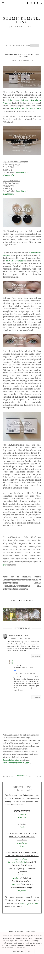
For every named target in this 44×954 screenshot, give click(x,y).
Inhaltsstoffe (8, 175)
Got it (30, 951)
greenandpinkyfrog (18, 635)
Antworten (36, 656)
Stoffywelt (22, 890)
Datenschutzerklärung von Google (16, 763)
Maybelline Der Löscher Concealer (25, 108)
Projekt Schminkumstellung (23, 666)
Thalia (22, 827)
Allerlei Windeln (22, 859)
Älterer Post (35, 776)
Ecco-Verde (21, 172)
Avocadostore (22, 843)
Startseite (22, 776)
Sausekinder (15, 884)
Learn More (17, 951)
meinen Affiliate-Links (29, 903)
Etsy (22, 846)
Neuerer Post (9, 776)
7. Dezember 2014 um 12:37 (21, 638)
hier (4, 565)
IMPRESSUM (12, 931)
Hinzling (16, 878)
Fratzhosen (22, 875)
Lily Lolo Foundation (16, 261)
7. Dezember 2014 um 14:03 (26, 673)
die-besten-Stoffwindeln (17, 862)
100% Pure (22, 817)
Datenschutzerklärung (12, 760)
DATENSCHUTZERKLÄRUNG (26, 931)
